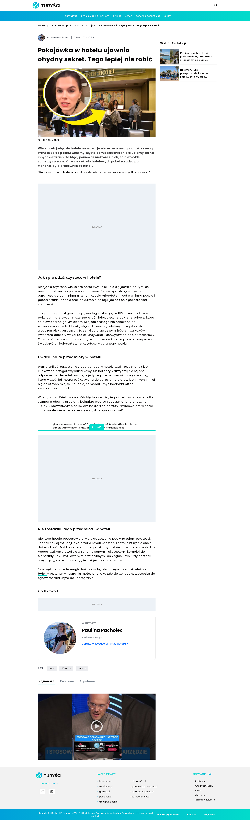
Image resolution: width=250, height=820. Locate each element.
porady (82, 668)
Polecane (67, 681)
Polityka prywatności (168, 814)
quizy (167, 16)
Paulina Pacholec (58, 37)
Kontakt (191, 814)
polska (117, 16)
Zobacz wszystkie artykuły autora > (105, 643)
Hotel (52, 668)
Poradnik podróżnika (67, 25)
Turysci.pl (43, 25)
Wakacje (66, 668)
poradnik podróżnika (148, 16)
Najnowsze (46, 681)
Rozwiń (97, 427)
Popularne (87, 681)
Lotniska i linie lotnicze (95, 16)
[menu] (42, 791)
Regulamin (209, 814)
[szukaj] (216, 5)
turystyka (71, 16)
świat (128, 16)
